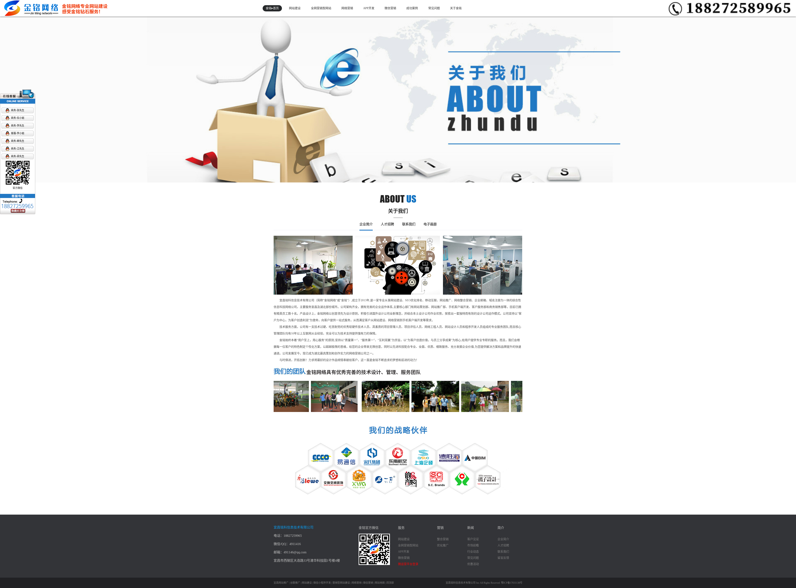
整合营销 (443, 539)
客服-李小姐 (17, 133)
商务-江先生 (17, 148)
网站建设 (295, 8)
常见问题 (434, 8)
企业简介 (366, 224)
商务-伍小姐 (17, 118)
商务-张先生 (17, 110)
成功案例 (412, 8)
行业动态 (473, 551)
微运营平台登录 (408, 564)
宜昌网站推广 (281, 582)
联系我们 (408, 224)
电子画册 (430, 224)
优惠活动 (473, 564)
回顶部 (390, 582)
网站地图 (380, 582)
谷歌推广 (295, 582)
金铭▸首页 (272, 8)
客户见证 (473, 539)
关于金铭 (456, 8)
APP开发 (368, 8)
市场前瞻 (473, 545)
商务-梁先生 (17, 156)
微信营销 (390, 8)
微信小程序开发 (322, 582)
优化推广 (443, 545)
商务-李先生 (17, 125)
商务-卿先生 (17, 141)
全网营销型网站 (321, 8)
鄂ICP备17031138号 (511, 582)
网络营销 (347, 8)
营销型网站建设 (341, 582)
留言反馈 (503, 557)
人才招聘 (387, 224)
